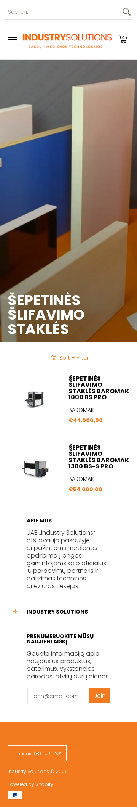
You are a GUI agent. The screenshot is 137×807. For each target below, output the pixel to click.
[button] (122, 39)
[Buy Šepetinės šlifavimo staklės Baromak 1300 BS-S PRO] (34, 468)
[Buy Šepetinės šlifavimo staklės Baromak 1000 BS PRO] (34, 399)
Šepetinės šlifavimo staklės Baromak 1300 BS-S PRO (98, 456)
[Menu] (12, 39)
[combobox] (62, 11)
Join (99, 695)
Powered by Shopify (30, 784)
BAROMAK (81, 410)
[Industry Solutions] (67, 40)
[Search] (127, 11)
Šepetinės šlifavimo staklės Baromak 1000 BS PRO (98, 387)
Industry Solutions (28, 771)
